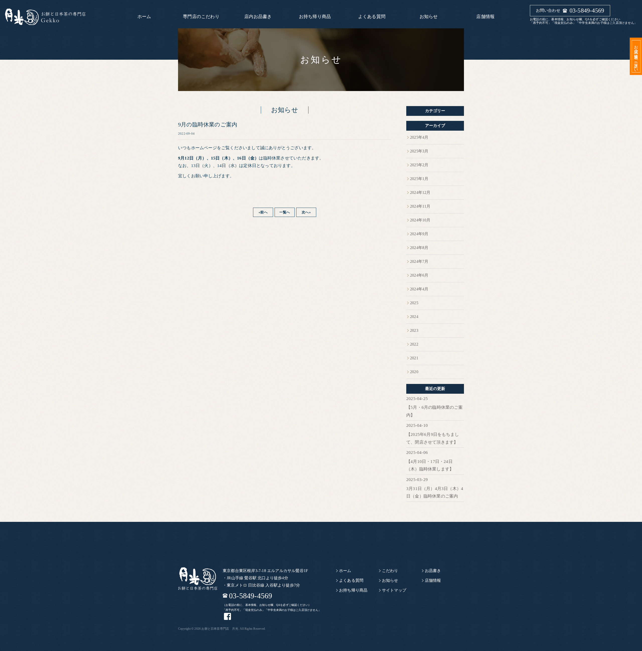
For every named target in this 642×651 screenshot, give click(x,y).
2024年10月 (420, 220)
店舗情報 (485, 16)
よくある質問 (371, 16)
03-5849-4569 (587, 10)
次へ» (306, 212)
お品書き (433, 570)
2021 (414, 358)
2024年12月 (420, 192)
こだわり (390, 570)
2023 (414, 330)
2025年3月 (419, 151)
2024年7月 (419, 261)
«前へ (263, 212)
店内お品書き (258, 16)
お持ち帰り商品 (315, 16)
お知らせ (429, 16)
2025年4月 (419, 137)
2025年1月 (419, 179)
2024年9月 (419, 234)
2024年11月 (420, 206)
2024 (414, 316)
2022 (414, 344)
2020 (414, 372)
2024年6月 (419, 275)
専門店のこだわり (201, 16)
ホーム (144, 16)
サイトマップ (394, 590)
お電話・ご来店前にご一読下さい (636, 56)
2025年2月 (419, 165)
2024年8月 (419, 248)
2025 (414, 303)
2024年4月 (419, 289)
